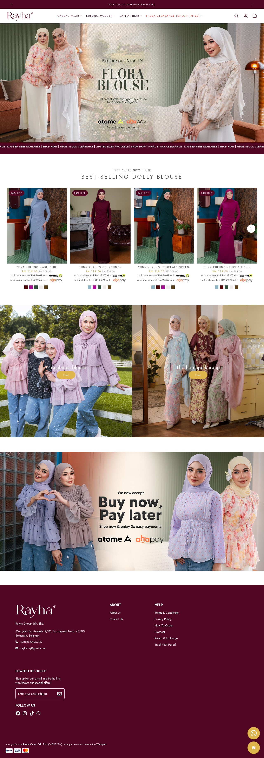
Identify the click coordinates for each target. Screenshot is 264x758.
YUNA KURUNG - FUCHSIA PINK (227, 267)
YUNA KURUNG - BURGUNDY (100, 267)
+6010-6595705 (31, 642)
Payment (160, 632)
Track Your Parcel (165, 645)
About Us (115, 613)
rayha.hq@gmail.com (33, 648)
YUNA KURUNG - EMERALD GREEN (163, 267)
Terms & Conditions (166, 613)
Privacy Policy (163, 619)
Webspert (101, 744)
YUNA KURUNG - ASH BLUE (36, 267)
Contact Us (116, 619)
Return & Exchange (166, 638)
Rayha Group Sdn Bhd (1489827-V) (42, 744)
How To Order (164, 625)
